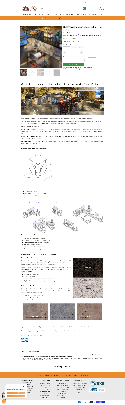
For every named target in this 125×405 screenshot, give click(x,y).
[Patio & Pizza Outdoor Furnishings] (29, 9)
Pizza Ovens (39, 14)
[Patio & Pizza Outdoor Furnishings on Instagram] (81, 393)
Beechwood (81, 48)
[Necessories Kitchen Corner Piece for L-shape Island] (41, 47)
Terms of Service (62, 393)
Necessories (66, 31)
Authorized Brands (45, 395)
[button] (4, 401)
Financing (45, 387)
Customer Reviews (45, 385)
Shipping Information (62, 385)
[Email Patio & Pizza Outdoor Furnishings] (83, 393)
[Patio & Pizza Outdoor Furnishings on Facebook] (76, 393)
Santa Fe (74, 48)
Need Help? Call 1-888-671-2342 (88, 2)
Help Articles (101, 2)
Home (21, 22)
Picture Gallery (45, 393)
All (24, 22)
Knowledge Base (45, 391)
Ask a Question (98, 354)
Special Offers (70, 14)
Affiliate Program (80, 387)
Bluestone (66, 48)
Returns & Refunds (62, 389)
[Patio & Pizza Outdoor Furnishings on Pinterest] (79, 393)
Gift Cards (45, 389)
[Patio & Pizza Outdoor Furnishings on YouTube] (78, 393)
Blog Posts (87, 14)
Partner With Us (97, 14)
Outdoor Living (27, 14)
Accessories (58, 14)
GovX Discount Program (80, 385)
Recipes (79, 14)
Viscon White (75, 41)
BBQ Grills (49, 14)
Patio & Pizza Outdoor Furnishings (32, 402)
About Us (45, 397)
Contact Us (76, 2)
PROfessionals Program (80, 383)
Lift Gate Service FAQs (62, 387)
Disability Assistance (62, 391)
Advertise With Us (80, 389)
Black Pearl (67, 41)
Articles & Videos (45, 383)
